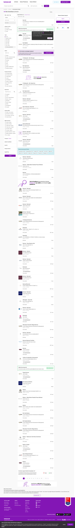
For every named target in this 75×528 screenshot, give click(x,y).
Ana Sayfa (5, 9)
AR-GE (7, 95)
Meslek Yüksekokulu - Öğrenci (11, 133)
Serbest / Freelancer (9, 81)
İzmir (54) (45, 151)
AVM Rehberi (6, 505)
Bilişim (7, 55)
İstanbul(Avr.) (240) (22, 151)
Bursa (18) (25, 153)
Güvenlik (7, 60)
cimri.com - (36, 519)
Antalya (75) (36, 151)
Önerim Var (16, 503)
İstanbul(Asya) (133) (29, 151)
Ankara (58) (41, 151)
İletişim (26, 505)
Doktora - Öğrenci (9, 123)
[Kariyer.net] (8, 518)
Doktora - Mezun (8, 122)
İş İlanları (16, 1)
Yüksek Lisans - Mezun (9, 125)
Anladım (49, 38)
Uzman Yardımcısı (9, 86)
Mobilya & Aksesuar (9, 68)
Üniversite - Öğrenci (9, 130)
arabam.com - (29, 519)
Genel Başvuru (8, 105)
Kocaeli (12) (40, 153)
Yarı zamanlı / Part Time (10, 115)
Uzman (7, 78)
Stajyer (7, 84)
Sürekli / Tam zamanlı (9, 112)
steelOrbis (53, 519)
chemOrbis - (33, 519)
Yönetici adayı (8, 76)
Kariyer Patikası (6, 503)
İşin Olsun (26, 511)
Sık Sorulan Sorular (18, 505)
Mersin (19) (20, 153)
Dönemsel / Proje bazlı (9, 113)
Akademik (7, 94)
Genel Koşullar (6, 502)
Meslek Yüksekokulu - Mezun (10, 131)
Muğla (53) (50, 151)
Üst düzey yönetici (9, 73)
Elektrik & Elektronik (9, 58)
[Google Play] (67, 514)
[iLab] (64, 519)
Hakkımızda (27, 502)
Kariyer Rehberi (27, 508)
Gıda (7, 63)
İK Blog (26, 510)
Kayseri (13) (35, 153)
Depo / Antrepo (8, 102)
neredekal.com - (46, 519)
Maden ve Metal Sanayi (10, 66)
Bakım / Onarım (8, 99)
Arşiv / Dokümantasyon (10, 97)
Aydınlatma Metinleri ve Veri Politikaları (8, 510)
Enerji (7, 61)
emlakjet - (39, 519)
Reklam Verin (27, 503)
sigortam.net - (50, 519)
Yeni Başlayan (8, 79)
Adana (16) (30, 153)
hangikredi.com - (42, 519)
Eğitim (7, 103)
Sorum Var (16, 502)
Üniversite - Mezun (9, 128)
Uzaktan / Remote (9, 29)
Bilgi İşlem (7, 100)
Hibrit (7, 31)
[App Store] (59, 514)
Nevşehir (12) (45, 153)
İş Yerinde (7, 28)
